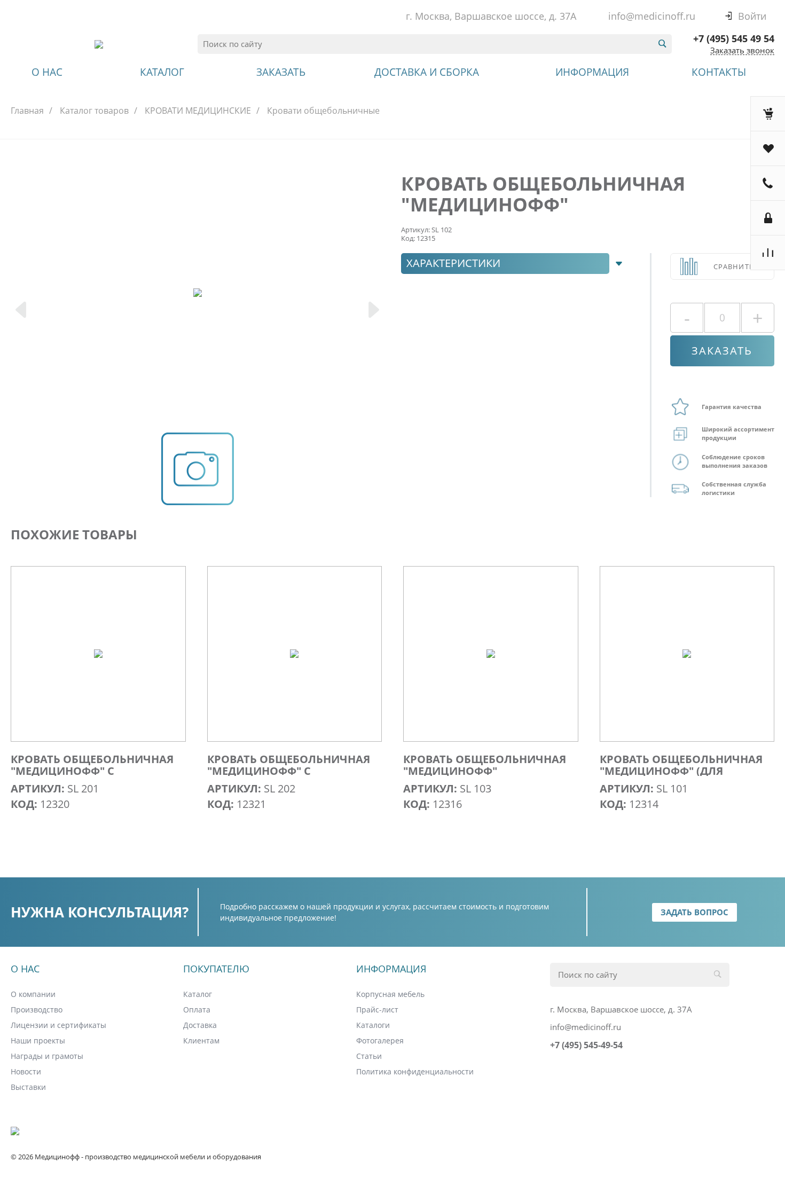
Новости (26, 1071)
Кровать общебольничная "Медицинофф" (484, 765)
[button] (515, 263)
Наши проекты (38, 1040)
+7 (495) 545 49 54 (733, 38)
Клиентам (201, 1040)
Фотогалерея (380, 1040)
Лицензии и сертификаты (58, 1025)
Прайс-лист (377, 1009)
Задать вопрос (694, 912)
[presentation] (22, 311)
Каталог (197, 994)
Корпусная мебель (390, 994)
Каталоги (373, 1025)
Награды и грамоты (47, 1056)
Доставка (200, 1025)
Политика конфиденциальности (415, 1071)
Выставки (28, 1087)
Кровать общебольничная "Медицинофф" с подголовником (92, 771)
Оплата (196, 1009)
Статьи (369, 1056)
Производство (36, 1009)
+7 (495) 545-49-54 (586, 1045)
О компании (33, 994)
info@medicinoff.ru (651, 16)
